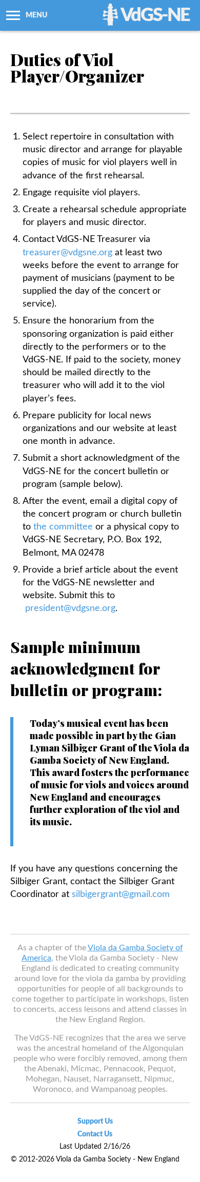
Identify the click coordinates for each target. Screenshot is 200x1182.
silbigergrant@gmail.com (121, 894)
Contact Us (94, 1134)
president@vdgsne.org (70, 608)
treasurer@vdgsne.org (67, 252)
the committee (63, 527)
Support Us (95, 1121)
